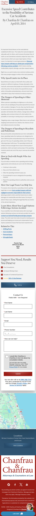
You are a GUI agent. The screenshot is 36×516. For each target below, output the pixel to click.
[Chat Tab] (18, 258)
